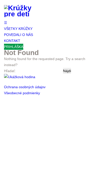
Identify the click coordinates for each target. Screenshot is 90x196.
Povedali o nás (18, 35)
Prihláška (13, 47)
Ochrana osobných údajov (25, 87)
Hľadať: (10, 71)
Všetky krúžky (18, 29)
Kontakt (12, 41)
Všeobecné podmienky (22, 93)
